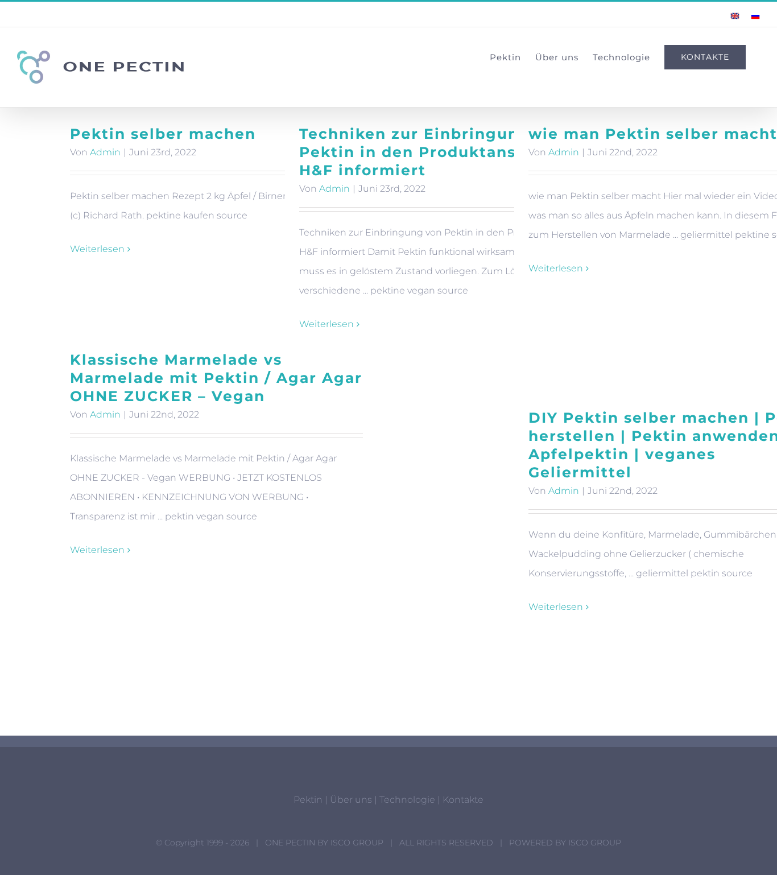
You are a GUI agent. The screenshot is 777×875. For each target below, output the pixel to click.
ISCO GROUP (356, 842)
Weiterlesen (97, 248)
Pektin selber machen (163, 133)
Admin (105, 152)
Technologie (407, 799)
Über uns (351, 799)
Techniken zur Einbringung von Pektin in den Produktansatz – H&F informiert (432, 152)
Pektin (308, 799)
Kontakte (463, 799)
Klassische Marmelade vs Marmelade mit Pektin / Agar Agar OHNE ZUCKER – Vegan (216, 378)
